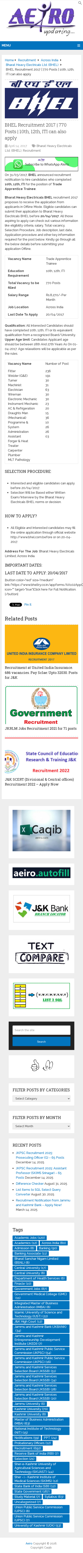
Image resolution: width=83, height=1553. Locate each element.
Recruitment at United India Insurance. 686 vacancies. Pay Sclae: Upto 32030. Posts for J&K (41, 672)
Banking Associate (30, 1253)
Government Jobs (30, 1289)
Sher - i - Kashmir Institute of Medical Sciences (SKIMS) (36, 1479)
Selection (24, 1459)
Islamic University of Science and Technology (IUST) (38, 1314)
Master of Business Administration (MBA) (39, 1421)
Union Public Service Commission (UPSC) (38, 1509)
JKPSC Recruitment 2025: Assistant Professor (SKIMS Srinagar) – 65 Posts (41, 1172)
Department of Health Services (39, 1278)
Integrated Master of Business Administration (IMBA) (36, 1305)
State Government (32, 1491)
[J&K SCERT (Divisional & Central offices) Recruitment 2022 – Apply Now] (41, 755)
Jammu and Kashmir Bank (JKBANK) (40, 1329)
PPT (50, 1438)
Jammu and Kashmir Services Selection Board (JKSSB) (35, 1369)
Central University (30, 1268)
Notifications (26, 1438)
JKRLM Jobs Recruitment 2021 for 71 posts (41, 728)
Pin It (27, 604)
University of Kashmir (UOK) (37, 1525)
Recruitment (32, 150)
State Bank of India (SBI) (35, 1486)
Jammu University (29, 1404)
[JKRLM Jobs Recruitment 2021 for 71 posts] (41, 704)
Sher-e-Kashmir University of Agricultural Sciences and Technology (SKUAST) (35, 1468)
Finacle (22, 1283)
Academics (25, 1243)
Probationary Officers (32, 1443)
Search (41, 1041)
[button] (80, 4)
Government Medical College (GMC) (40, 1296)
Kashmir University (31, 1409)
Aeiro (29, 1543)
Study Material (27, 1497)
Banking (48, 1248)
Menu (6, 45)
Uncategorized (27, 1502)
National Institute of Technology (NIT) (37, 1430)
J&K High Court (28, 1321)
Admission (24, 1248)
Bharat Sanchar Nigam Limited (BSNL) (36, 1260)
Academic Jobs (29, 1238)
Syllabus (54, 1497)
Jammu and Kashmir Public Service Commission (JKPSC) (39, 1351)
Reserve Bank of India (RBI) (36, 1453)
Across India (54, 1243)
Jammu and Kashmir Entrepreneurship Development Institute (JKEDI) (37, 1340)
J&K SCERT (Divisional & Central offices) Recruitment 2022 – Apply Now (39, 782)
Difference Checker (30, 1184)
